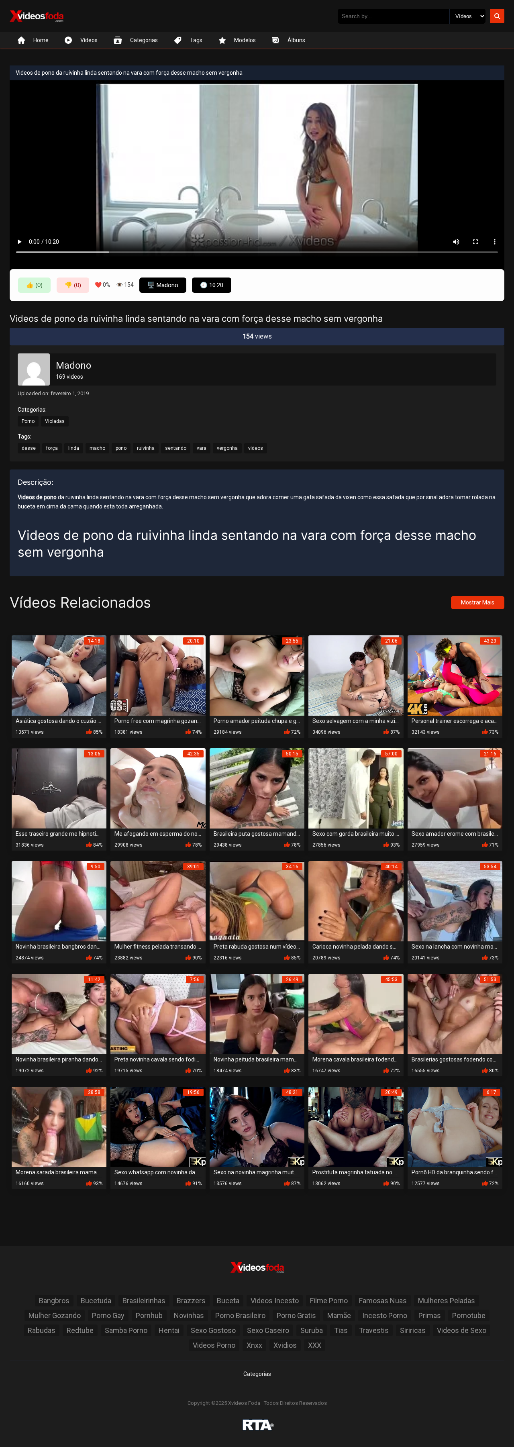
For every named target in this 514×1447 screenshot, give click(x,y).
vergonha (227, 448)
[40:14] (355, 900)
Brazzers (191, 1300)
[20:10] (157, 675)
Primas (429, 1315)
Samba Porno (126, 1330)
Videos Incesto (275, 1300)
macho (97, 448)
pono (121, 448)
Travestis (374, 1330)
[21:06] (355, 675)
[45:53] (355, 1013)
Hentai (169, 1330)
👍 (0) (34, 285)
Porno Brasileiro (240, 1315)
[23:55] (257, 675)
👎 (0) (73, 285)
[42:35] (157, 788)
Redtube (80, 1330)
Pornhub (149, 1315)
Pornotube (468, 1315)
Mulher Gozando (55, 1315)
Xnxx (254, 1345)
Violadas (55, 421)
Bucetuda (96, 1300)
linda (73, 448)
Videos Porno (214, 1345)
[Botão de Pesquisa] (497, 16)
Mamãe (339, 1315)
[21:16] (455, 788)
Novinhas (189, 1315)
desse (29, 448)
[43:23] (455, 675)
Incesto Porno (384, 1315)
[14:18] (59, 675)
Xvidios (285, 1345)
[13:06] (59, 788)
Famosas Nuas (383, 1300)
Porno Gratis (296, 1315)
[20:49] (355, 1126)
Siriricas (413, 1330)
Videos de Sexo (461, 1330)
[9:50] (59, 900)
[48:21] (257, 1126)
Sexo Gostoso (213, 1330)
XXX (314, 1345)
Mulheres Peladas (446, 1300)
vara (201, 448)
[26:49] (257, 1013)
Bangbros (54, 1300)
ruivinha (146, 448)
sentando (175, 448)
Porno (28, 421)
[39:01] (157, 900)
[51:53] (455, 1013)
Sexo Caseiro (268, 1330)
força (52, 448)
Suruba (311, 1330)
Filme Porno (329, 1300)
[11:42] (59, 1013)
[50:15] (257, 788)
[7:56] (157, 1013)
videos (255, 448)
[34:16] (257, 900)
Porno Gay (108, 1315)
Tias (341, 1330)
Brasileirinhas (143, 1300)
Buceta (228, 1300)
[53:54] (455, 900)
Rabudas (41, 1330)
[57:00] (355, 788)
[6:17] (455, 1126)
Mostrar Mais (477, 602)
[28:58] (59, 1126)
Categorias (257, 1374)
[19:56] (157, 1126)
